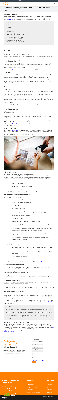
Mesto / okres (35, 349)
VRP (48, 181)
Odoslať (34, 362)
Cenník (48, 383)
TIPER (48, 390)
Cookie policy (49, 389)
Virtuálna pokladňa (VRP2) (32, 387)
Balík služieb (49, 384)
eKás (53, 327)
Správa (33, 352)
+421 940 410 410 (8, 386)
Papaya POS (14, 123)
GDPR (48, 387)
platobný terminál (15, 130)
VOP (48, 386)
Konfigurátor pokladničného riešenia (34, 392)
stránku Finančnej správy (43, 261)
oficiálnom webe (15, 92)
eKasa (13, 69)
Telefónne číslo (35, 346)
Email (33, 342)
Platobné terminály (30, 384)
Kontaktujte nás (50, 392)
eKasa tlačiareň (30, 386)
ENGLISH (16, 0)
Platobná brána (30, 389)
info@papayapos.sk (8, 330)
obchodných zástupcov (8, 331)
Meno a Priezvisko (35, 339)
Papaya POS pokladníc (49, 301)
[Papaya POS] (8, 3)
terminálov (6, 328)
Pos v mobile (29, 390)
